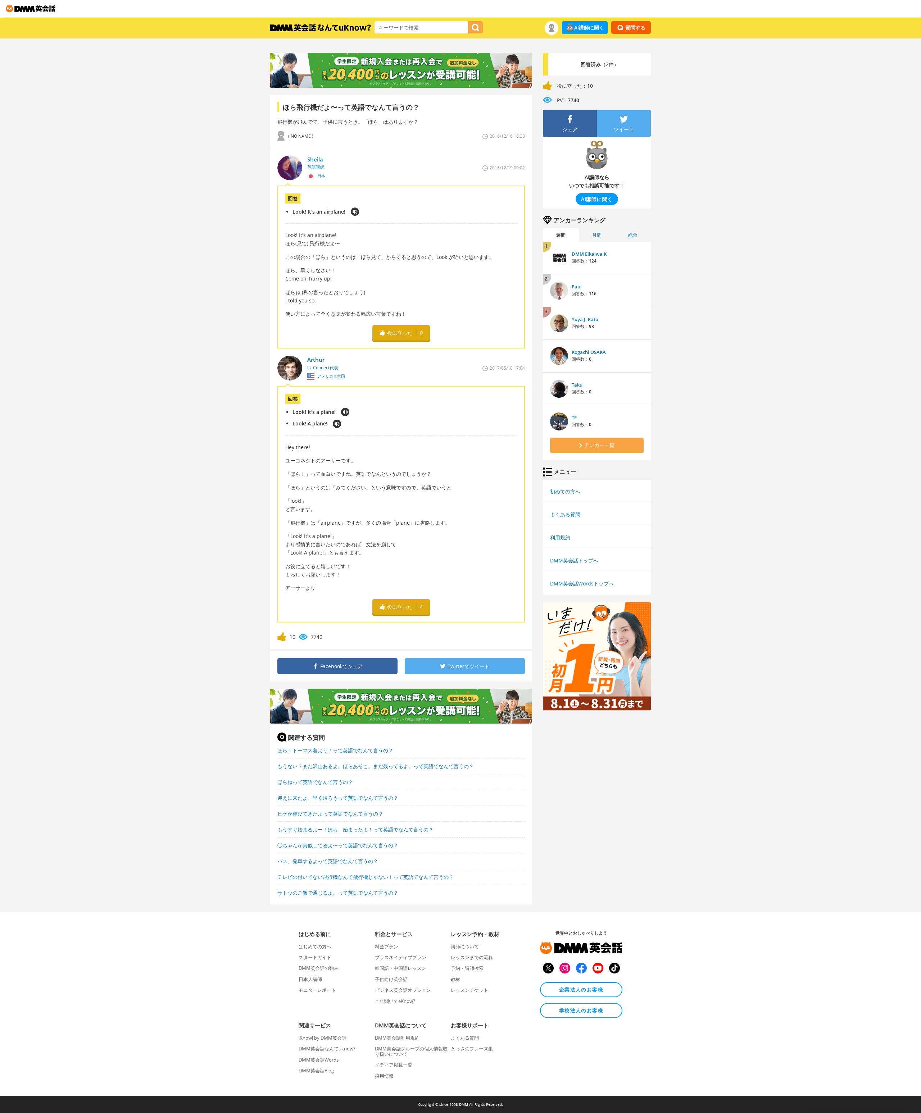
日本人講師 (310, 979)
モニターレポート (317, 990)
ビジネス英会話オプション (403, 990)
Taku (577, 385)
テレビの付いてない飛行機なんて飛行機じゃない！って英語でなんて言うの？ (365, 876)
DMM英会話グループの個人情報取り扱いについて (411, 1051)
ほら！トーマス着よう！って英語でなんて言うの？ (335, 750)
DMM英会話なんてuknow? (327, 1048)
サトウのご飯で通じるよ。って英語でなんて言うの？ (337, 892)
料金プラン (386, 946)
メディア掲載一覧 (393, 1065)
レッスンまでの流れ (472, 957)
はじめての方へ (315, 946)
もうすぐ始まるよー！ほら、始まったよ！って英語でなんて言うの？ (355, 829)
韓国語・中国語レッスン (400, 968)
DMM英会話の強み (319, 968)
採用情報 (384, 1076)
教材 (455, 979)
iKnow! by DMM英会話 (322, 1038)
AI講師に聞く (589, 27)
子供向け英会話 (391, 979)
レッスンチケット (469, 990)
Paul (577, 286)
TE (574, 417)
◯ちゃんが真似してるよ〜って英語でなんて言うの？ (337, 845)
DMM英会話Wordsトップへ (582, 583)
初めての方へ (565, 491)
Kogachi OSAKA (589, 352)
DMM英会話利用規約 (397, 1038)
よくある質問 (565, 514)
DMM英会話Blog (316, 1070)
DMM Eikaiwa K (589, 254)
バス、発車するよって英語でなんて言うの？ (327, 861)
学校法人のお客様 (581, 1010)
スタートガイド (315, 957)
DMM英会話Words (319, 1060)
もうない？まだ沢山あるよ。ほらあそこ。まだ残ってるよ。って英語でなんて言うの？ (375, 766)
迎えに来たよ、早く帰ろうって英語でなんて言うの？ (337, 797)
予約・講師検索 (467, 968)
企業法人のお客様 (581, 989)
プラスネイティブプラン (400, 957)
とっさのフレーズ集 (472, 1048)
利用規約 (560, 537)
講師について (465, 946)
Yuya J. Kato (585, 319)
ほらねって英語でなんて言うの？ (315, 782)
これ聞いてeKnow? (395, 1001)
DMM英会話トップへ (574, 560)
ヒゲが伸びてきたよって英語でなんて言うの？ (330, 813)
